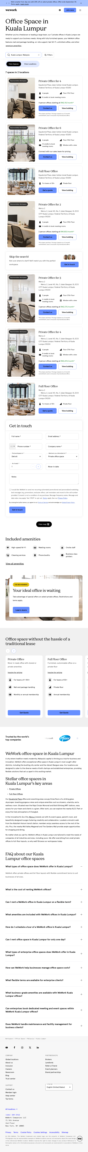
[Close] (81, 3)
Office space (20, 1038)
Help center (10, 1096)
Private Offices (15, 789)
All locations (11, 1109)
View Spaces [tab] (14, 64)
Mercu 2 (32, 817)
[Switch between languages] (60, 10)
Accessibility (54, 1132)
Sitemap (65, 1132)
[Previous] (7, 3)
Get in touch (69, 264)
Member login (11, 1092)
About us (9, 1063)
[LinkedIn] (38, 1047)
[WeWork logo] (11, 10)
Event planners (51, 1069)
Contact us (10, 1089)
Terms (45, 498)
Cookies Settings (40, 1132)
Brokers (48, 1059)
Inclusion (9, 1066)
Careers (9, 1069)
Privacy (8, 1132)
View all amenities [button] (15, 564)
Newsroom (10, 1072)
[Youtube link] (7, 1047)
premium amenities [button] (13, 46)
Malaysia (30, 1038)
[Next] (9, 3)
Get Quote (24, 713)
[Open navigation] (80, 10)
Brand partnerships (53, 1072)
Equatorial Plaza (15, 799)
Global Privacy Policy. (68, 502)
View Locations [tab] (30, 64)
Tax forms (9, 1099)
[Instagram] (22, 1047)
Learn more (24, 4)
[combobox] (12, 446)
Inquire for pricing (15, 672)
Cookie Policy (26, 1132)
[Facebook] (14, 1047)
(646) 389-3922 (13, 1115)
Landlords (49, 1063)
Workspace (9, 1038)
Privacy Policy (62, 498)
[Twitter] (30, 1047)
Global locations (12, 1059)
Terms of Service (43, 502)
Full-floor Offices (16, 794)
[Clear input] (38, 55)
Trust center (10, 1079)
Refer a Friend (51, 1066)
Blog (7, 1075)
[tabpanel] (44, 244)
